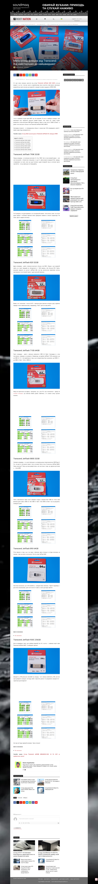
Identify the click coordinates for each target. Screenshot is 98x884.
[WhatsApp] (30, 75)
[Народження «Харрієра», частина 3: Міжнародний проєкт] (66, 172)
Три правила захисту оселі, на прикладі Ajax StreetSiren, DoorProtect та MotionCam (28, 781)
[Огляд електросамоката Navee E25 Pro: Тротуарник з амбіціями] (40, 782)
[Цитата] (27, 823)
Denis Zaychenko (28, 762)
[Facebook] (14, 75)
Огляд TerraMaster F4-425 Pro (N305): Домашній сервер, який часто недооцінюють (48, 854)
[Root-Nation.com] (22, 19)
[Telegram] (27, 75)
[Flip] (36, 75)
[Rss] (65, 80)
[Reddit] (75, 80)
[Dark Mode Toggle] (96, 879)
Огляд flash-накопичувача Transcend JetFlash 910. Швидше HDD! (40, 134)
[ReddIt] (24, 75)
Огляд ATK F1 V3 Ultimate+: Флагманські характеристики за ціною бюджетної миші (24, 854)
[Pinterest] (21, 75)
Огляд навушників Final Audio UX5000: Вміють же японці (27, 789)
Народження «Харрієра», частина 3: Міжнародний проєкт (77, 171)
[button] (53, 19)
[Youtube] (82, 80)
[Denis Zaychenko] (18, 766)
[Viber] (33, 75)
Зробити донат (74, 216)
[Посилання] (29, 823)
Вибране (25, 797)
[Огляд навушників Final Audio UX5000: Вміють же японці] (16, 790)
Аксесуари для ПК (41, 24)
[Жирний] (19, 823)
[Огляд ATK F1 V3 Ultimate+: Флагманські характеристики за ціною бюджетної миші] (24, 845)
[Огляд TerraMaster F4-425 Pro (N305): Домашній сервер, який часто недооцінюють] (49, 845)
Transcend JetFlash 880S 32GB (22, 146)
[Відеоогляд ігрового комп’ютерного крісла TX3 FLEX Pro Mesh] (16, 861)
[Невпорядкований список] (25, 823)
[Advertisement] (37, 175)
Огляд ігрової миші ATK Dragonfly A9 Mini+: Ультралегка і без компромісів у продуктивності (27, 869)
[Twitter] (67, 80)
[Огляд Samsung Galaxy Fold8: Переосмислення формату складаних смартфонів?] (66, 208)
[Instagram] (77, 80)
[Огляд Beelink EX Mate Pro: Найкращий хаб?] (40, 790)
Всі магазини (18, 635)
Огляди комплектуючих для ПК (28, 24)
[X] (17, 75)
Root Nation (16, 24)
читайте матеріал (18, 393)
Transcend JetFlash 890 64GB (22, 147)
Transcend (19, 797)
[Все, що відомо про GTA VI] (66, 191)
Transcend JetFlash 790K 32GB (22, 140)
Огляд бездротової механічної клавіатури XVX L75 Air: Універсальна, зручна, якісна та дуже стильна (53, 869)
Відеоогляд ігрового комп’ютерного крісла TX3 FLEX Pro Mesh (28, 861)
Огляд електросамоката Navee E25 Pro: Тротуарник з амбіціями (52, 781)
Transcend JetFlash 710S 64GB (22, 144)
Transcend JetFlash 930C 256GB (23, 149)
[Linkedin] (72, 80)
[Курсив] (21, 823)
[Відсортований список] (23, 823)
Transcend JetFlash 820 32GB (22, 142)
